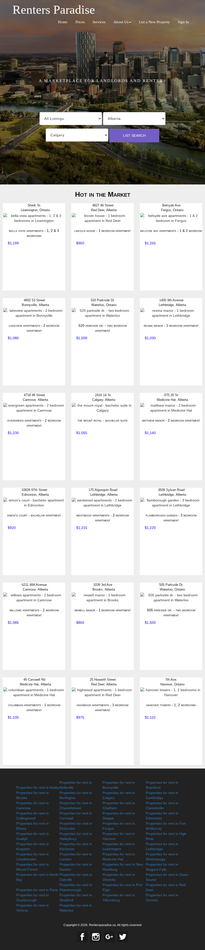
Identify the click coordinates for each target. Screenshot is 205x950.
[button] (122, 22)
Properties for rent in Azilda (37, 788)
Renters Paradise (53, 9)
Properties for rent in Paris (37, 890)
